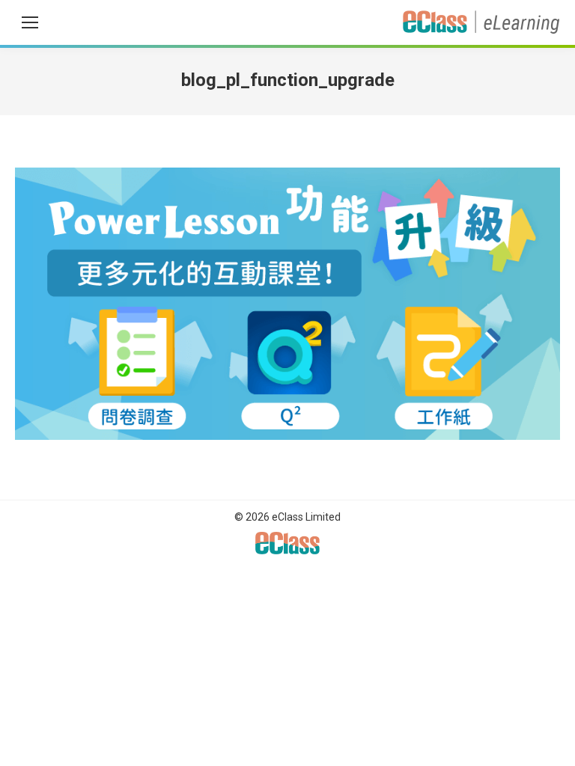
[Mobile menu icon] (30, 22)
